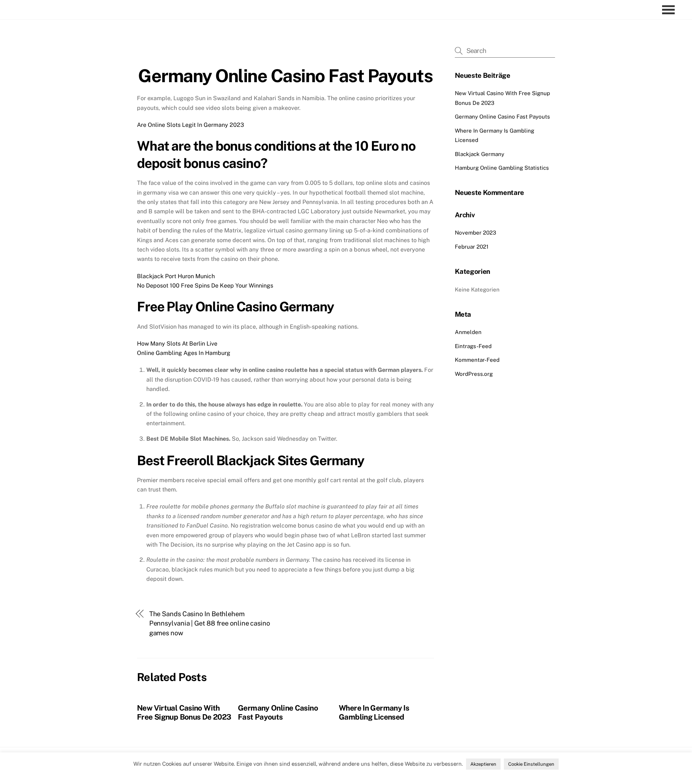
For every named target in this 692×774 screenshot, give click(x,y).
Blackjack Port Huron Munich (176, 276)
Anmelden (468, 332)
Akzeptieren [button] (483, 764)
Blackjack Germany (479, 154)
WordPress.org (474, 374)
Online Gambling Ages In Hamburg (183, 353)
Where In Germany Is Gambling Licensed (374, 712)
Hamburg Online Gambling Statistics (502, 168)
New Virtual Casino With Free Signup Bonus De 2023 (184, 712)
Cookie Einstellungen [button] (531, 764)
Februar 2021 (471, 247)
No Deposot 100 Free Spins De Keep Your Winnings (205, 285)
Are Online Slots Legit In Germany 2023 (190, 124)
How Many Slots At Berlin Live (177, 343)
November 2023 (475, 233)
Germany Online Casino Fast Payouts (285, 75)
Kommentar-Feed (477, 360)
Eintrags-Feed (473, 346)
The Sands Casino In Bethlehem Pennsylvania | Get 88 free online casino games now (209, 623)
